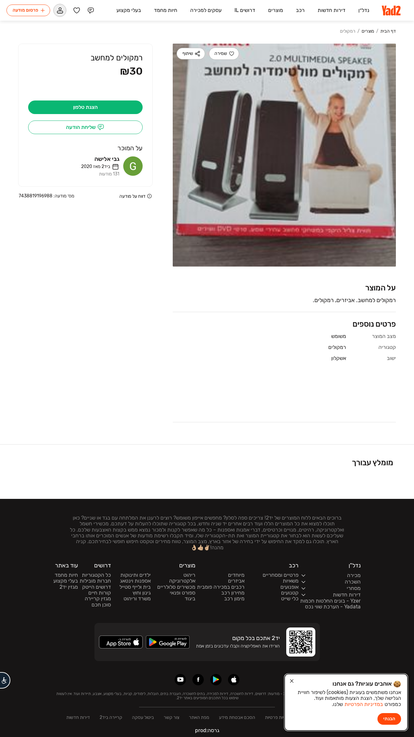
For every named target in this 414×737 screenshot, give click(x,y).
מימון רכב (234, 599)
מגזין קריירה (98, 599)
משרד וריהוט (137, 599)
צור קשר (171, 717)
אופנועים (289, 587)
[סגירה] (291, 681)
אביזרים (236, 581)
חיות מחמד (66, 575)
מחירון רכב (233, 593)
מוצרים (368, 31)
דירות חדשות (78, 717)
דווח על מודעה (132, 196)
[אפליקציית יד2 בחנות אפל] (233, 679)
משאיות (291, 581)
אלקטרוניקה (182, 581)
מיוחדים (236, 575)
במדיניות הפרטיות (363, 704)
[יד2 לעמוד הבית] (392, 10)
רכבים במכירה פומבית (221, 587)
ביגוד (190, 599)
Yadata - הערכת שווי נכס (333, 607)
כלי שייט (290, 599)
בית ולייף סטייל (135, 587)
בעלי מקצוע (65, 581)
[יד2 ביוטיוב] (180, 679)
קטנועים (290, 593)
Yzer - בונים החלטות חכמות (330, 601)
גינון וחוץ (142, 593)
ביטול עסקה (143, 717)
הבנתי (389, 718)
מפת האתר (199, 717)
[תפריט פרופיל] (60, 10)
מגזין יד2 (69, 587)
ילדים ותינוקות (135, 575)
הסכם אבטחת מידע (237, 717)
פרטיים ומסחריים (281, 575)
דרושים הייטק (96, 587)
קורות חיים (99, 593)
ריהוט (189, 575)
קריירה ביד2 (111, 717)
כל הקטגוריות (96, 575)
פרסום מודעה (25, 10)
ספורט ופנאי (182, 593)
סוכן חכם (101, 605)
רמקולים (347, 31)
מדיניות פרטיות (278, 717)
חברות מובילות (95, 581)
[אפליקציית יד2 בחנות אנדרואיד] (216, 679)
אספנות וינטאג (135, 581)
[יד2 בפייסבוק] (198, 679)
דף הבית (388, 31)
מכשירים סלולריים (176, 587)
